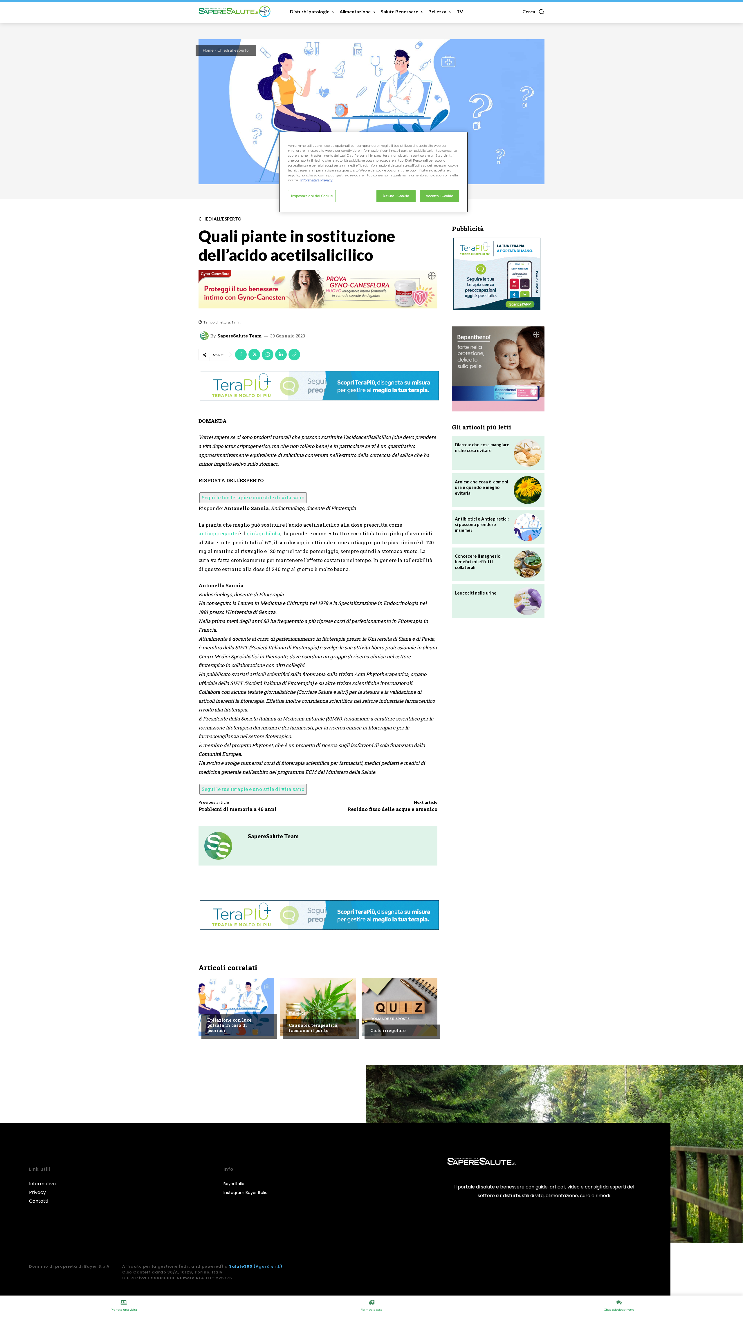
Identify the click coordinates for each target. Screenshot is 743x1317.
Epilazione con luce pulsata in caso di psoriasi (229, 1025)
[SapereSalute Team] (205, 335)
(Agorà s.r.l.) (268, 1266)
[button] (533, 11)
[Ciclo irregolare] (399, 1007)
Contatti (38, 1201)
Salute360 (241, 1266)
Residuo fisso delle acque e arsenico (392, 809)
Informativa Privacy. (316, 180)
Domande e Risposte (390, 1018)
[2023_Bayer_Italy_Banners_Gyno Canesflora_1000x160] (318, 289)
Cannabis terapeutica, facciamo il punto (313, 1027)
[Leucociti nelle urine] (528, 601)
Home (208, 50)
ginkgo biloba (263, 533)
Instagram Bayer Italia (245, 1192)
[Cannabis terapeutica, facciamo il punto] (318, 1007)
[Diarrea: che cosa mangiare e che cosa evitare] (528, 453)
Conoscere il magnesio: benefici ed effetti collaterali (478, 561)
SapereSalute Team (239, 336)
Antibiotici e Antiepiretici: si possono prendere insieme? (482, 524)
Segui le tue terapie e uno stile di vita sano (253, 497)
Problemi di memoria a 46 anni (238, 809)
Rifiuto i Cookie (396, 196)
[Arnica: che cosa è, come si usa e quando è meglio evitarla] (528, 490)
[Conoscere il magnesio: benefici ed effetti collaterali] (528, 564)
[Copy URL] (294, 354)
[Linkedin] (281, 354)
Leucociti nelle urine (476, 592)
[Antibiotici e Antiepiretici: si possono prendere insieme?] (528, 527)
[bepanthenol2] (498, 368)
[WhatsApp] (267, 354)
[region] (373, 172)
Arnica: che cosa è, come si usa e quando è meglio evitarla (481, 487)
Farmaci (297, 1013)
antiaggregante (218, 533)
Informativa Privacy (42, 1188)
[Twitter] (254, 354)
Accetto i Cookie (439, 196)
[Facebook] (241, 354)
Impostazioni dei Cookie (312, 196)
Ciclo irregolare (388, 1030)
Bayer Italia (233, 1183)
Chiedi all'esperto (233, 50)
